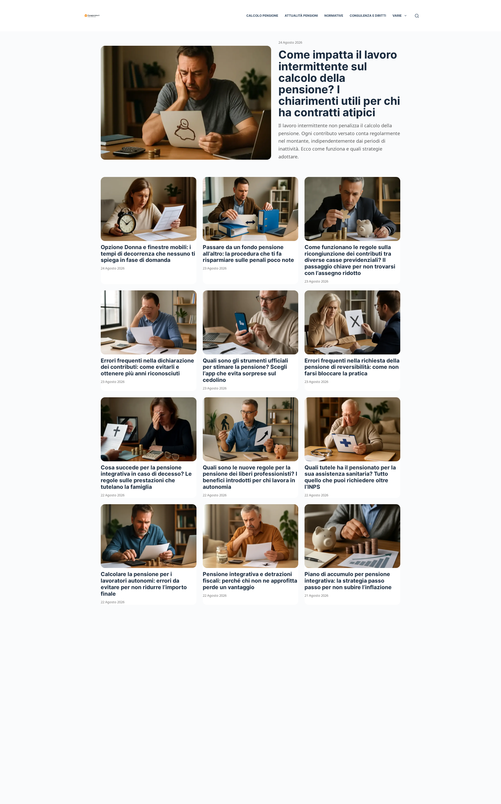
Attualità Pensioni (301, 16)
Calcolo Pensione (262, 16)
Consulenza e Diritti (368, 16)
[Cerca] (417, 16)
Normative (333, 16)
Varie (397, 16)
